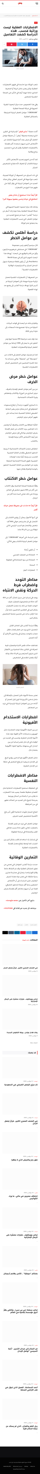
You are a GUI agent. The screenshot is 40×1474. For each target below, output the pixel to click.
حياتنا (24, 15)
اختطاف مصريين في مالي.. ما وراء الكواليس (23, 1197)
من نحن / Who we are (17, 1466)
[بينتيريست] (12, 44)
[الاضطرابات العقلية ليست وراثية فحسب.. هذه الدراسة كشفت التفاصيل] (20, 58)
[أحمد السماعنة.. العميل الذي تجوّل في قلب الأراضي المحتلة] (20, 1370)
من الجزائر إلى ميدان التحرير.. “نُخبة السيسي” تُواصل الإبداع (23, 1350)
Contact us (32, 1466)
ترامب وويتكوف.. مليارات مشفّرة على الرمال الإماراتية (21, 1000)
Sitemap (26, 1466)
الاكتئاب (26, 925)
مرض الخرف (20, 925)
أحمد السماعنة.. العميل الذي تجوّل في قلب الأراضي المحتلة (21, 1388)
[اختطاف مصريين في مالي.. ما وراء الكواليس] (20, 1179)
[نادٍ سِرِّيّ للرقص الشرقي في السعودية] (20, 1067)
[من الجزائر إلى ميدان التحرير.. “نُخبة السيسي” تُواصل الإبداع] (20, 1331)
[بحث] (3, 3)
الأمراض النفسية (33, 925)
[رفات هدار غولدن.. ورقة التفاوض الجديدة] (20, 1019)
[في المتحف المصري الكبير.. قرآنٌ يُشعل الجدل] (20, 954)
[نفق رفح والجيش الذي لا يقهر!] (20, 1142)
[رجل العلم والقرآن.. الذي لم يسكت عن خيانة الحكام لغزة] (20, 1409)
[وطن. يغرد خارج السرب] (20, 3)
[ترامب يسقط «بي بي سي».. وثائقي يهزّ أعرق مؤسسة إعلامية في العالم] (20, 1293)
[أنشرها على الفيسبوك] (33, 44)
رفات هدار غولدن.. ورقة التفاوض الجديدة (22, 1032)
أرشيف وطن (28, 15)
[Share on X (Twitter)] (22, 44)
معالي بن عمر (33, 39)
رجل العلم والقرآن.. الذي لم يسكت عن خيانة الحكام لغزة (22, 1427)
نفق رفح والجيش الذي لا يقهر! (24, 1160)
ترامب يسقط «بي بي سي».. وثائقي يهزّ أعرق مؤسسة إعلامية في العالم (21, 1311)
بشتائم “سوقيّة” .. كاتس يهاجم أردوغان (20, 1273)
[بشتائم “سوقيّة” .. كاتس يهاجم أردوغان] (20, 1256)
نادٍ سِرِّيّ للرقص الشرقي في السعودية (21, 1084)
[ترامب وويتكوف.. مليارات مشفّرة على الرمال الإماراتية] (20, 985)
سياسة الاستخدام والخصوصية (19, 1469)
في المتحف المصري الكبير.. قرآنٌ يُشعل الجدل (20, 967)
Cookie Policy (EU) (7, 1466)
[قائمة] (37, 3)
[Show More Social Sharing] (4, 44)
